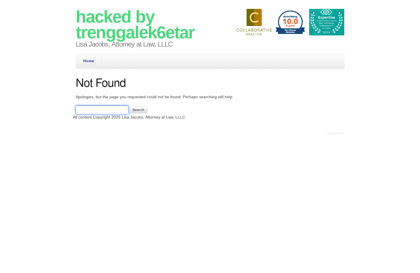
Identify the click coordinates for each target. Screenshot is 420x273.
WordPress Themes (336, 133)
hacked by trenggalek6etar (135, 24)
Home (88, 61)
